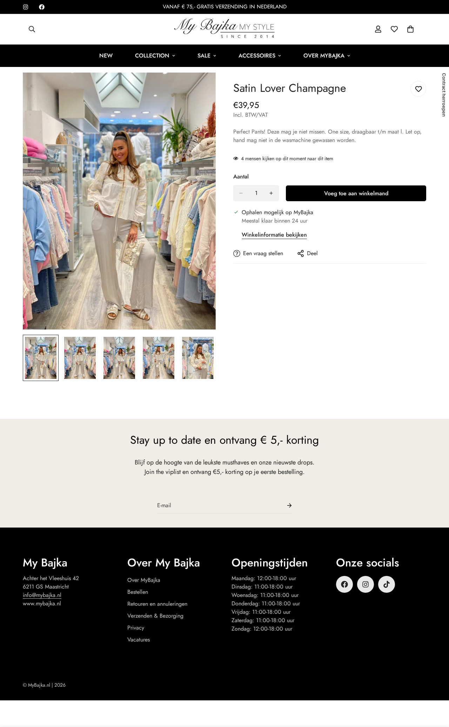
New (106, 56)
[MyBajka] (224, 29)
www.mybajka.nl (42, 603)
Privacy (135, 628)
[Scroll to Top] (435, 689)
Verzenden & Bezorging (155, 616)
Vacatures (138, 640)
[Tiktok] (386, 584)
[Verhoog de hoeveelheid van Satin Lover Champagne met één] (271, 193)
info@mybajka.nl (42, 595)
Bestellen (137, 592)
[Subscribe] (284, 506)
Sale (203, 56)
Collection (152, 56)
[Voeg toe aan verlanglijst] (418, 89)
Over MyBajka (323, 56)
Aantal (241, 176)
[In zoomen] (201, 87)
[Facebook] (42, 7)
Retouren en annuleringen (157, 604)
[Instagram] (25, 7)
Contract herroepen (444, 95)
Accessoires (257, 56)
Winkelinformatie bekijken (274, 235)
